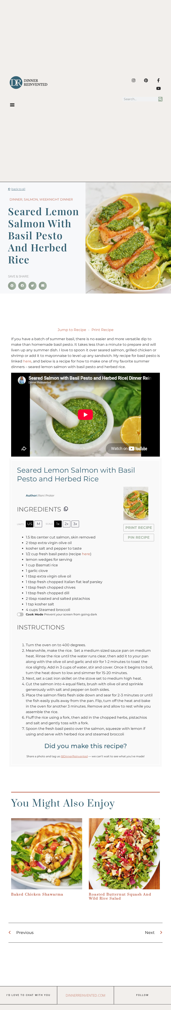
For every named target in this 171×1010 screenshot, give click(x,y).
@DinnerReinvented (74, 756)
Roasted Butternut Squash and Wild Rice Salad (120, 896)
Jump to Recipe (72, 330)
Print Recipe (103, 330)
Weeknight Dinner (56, 199)
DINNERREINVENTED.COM (85, 995)
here (27, 361)
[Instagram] (134, 80)
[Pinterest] (146, 80)
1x (58, 524)
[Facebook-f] (159, 80)
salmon (31, 199)
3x (75, 524)
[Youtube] (159, 88)
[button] (12, 104)
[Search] (160, 99)
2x (67, 524)
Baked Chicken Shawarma (37, 894)
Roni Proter (46, 495)
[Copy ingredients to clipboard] (66, 508)
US (29, 524)
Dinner (16, 199)
